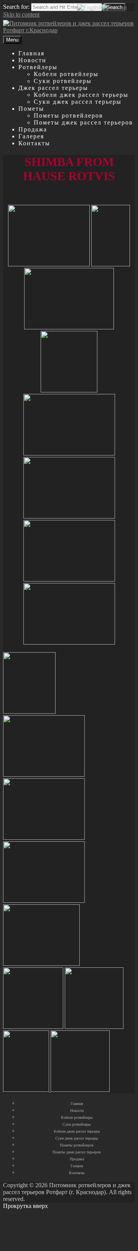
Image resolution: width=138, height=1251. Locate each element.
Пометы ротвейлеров (68, 115)
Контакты (34, 143)
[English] (89, 7)
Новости (32, 60)
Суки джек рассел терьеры (78, 101)
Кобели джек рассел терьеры (81, 94)
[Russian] (114, 7)
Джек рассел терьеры (53, 88)
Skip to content (21, 14)
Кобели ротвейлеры (66, 74)
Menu (12, 40)
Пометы (31, 108)
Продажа (32, 129)
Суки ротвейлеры (63, 81)
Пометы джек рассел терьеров (83, 122)
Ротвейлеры (38, 67)
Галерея (31, 136)
